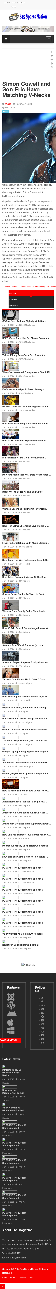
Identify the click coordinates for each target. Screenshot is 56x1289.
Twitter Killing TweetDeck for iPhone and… (25, 355)
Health (14, 3)
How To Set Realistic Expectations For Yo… (25, 440)
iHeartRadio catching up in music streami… (25, 542)
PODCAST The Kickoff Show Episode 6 (22, 922)
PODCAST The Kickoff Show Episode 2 (22, 878)
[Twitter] (52, 56)
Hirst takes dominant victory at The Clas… (25, 577)
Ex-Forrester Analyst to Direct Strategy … (24, 389)
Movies (26, 461)
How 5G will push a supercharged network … (26, 628)
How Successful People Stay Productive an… (26, 423)
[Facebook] (52, 52)
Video (9, 3)
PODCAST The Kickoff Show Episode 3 (22, 889)
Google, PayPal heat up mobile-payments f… (26, 773)
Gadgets (28, 547)
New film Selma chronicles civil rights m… (25, 525)
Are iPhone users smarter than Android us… (26, 762)
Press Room (21, 3)
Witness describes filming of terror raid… (25, 508)
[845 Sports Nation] (28, 17)
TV (26, 794)
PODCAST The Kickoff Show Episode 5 (22, 911)
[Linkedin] (42, 1013)
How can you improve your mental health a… (26, 834)
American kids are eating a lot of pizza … (25, 812)
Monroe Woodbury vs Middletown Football (25, 845)
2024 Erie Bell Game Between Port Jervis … (25, 856)
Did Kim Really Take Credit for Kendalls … (24, 457)
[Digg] (42, 1027)
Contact (14, 7)
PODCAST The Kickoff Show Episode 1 (22, 867)
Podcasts (29, 871)
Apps (25, 711)
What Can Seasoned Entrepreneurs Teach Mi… (27, 372)
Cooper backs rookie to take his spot (23, 594)
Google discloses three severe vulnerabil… (25, 729)
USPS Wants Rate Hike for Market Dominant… (26, 338)
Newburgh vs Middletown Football (20, 944)
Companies (29, 376)
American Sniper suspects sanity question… (26, 662)
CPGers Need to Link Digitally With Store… (25, 321)
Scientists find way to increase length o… (25, 559)
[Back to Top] (2, 1286)
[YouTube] (42, 1009)
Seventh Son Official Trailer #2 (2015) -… (23, 645)
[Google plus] (52, 59)
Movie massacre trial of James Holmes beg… (26, 474)
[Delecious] (42, 1039)
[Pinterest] (52, 63)
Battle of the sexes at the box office (22, 491)
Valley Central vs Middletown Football (22, 933)
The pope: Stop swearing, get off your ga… (25, 740)
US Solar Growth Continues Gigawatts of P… (26, 406)
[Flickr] (42, 1020)
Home (5, 3)
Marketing (30, 325)
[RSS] (42, 998)
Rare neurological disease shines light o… (25, 696)
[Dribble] (52, 67)
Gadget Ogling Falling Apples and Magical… (26, 751)
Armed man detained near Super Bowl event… (26, 823)
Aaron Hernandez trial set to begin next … (25, 801)
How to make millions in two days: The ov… (26, 790)
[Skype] (42, 1031)
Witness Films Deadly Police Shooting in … (25, 611)
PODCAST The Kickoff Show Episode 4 (22, 900)
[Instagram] (42, 1042)
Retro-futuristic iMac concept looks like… (25, 718)
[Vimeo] (42, 1035)
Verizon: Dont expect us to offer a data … (24, 679)
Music (5, 112)
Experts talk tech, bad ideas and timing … (25, 707)
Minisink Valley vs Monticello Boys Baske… (11, 1072)
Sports (27, 581)
